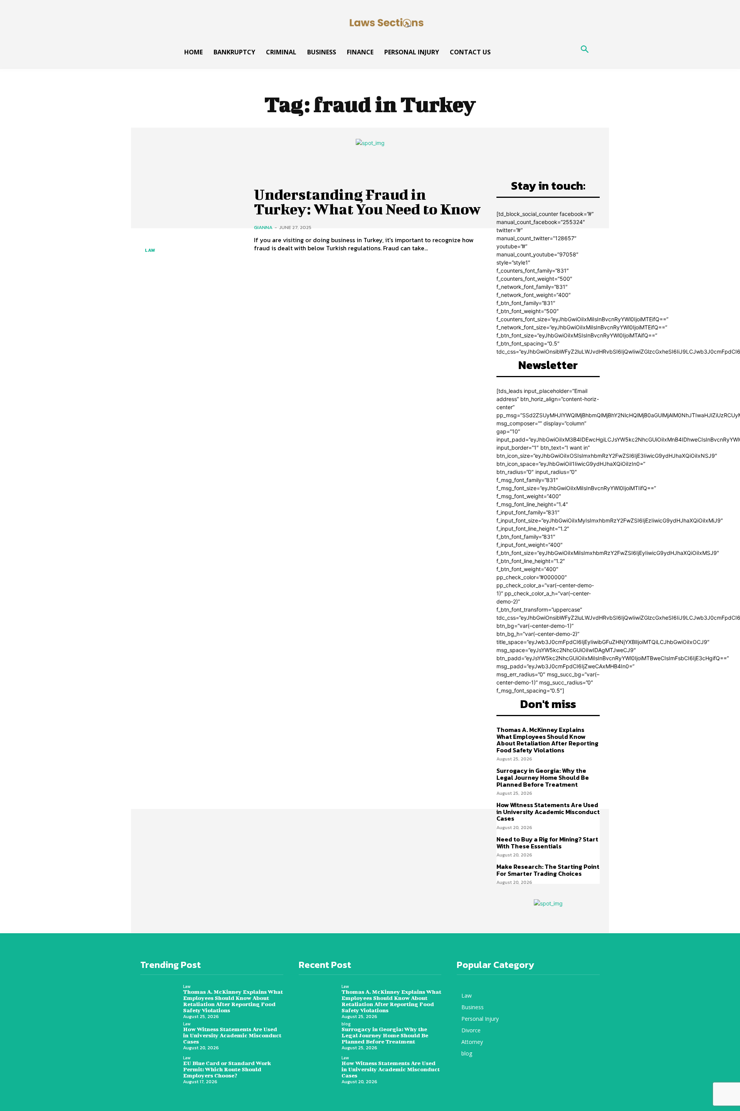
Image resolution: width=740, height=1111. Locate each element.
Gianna (263, 227)
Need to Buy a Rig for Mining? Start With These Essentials (547, 843)
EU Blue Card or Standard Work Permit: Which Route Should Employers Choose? (227, 1069)
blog (346, 1024)
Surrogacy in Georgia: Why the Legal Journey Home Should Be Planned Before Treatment (542, 777)
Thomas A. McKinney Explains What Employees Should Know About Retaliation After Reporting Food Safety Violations (547, 740)
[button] (585, 50)
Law (150, 250)
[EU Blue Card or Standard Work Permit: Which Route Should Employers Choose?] (161, 1071)
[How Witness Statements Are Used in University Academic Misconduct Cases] (161, 1037)
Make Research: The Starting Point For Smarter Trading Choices (547, 870)
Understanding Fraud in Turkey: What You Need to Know (367, 201)
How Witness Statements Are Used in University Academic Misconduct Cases (548, 811)
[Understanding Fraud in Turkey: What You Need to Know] (191, 219)
